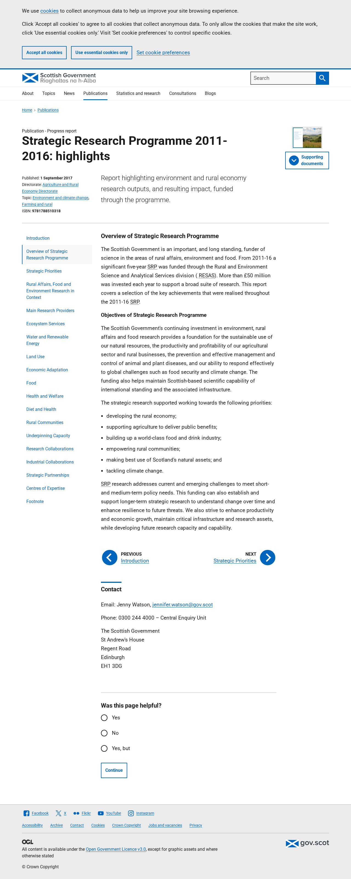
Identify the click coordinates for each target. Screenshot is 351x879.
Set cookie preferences (163, 52)
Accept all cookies (44, 52)
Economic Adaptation (47, 369)
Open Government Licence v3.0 (116, 849)
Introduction (38, 238)
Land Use (35, 356)
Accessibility (32, 825)
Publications (95, 93)
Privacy (195, 825)
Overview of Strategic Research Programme (47, 255)
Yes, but (121, 748)
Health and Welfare (44, 396)
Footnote (35, 501)
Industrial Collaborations (50, 462)
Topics (48, 93)
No (115, 733)
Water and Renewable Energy (47, 340)
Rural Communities (44, 422)
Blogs (210, 93)
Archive (56, 825)
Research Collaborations (49, 448)
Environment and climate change (60, 198)
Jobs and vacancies (165, 825)
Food (31, 383)
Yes (116, 717)
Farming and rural (37, 204)
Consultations (182, 93)
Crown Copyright (126, 825)
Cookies (98, 825)
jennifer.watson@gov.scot (182, 604)
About (27, 93)
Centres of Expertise (45, 488)
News (69, 93)
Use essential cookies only (101, 52)
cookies (49, 11)
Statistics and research (138, 93)
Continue (114, 770)
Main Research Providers (50, 310)
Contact (77, 825)
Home (27, 110)
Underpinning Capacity (48, 435)
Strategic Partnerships (47, 475)
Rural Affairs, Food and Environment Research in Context (50, 291)
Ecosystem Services (45, 323)
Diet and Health (41, 409)
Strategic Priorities (44, 271)
